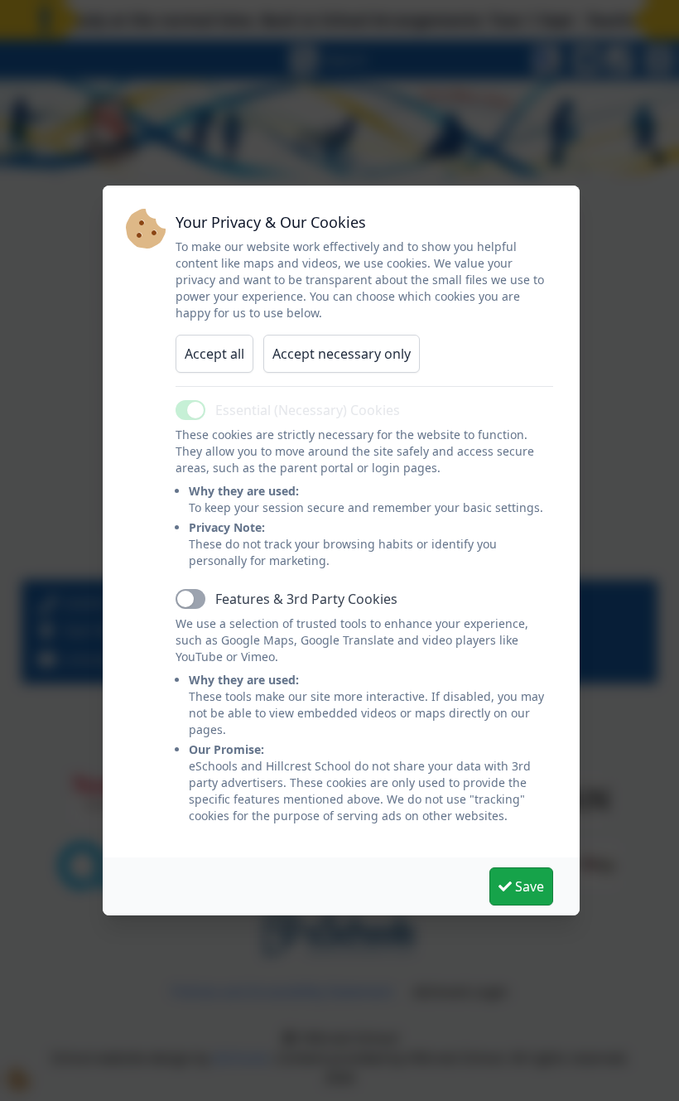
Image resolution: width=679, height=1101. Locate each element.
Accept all (214, 354)
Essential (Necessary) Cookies (307, 410)
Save (528, 886)
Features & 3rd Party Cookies (306, 599)
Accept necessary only (341, 354)
